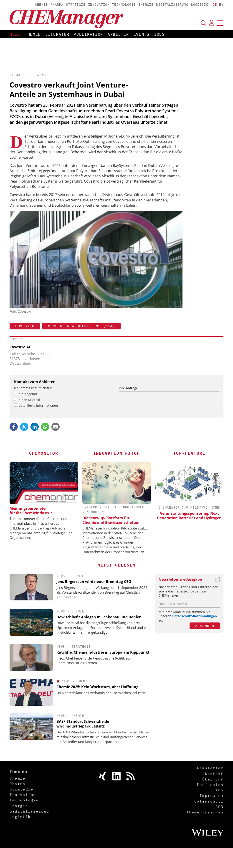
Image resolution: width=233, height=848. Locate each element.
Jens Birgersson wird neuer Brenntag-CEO (93, 581)
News (15, 34)
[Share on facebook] (14, 427)
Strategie (75, 5)
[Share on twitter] (24, 427)
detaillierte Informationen (38, 405)
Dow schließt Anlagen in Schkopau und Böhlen (99, 617)
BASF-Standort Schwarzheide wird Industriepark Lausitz (82, 724)
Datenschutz (208, 801)
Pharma (57, 5)
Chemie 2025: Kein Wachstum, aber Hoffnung (97, 686)
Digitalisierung (172, 5)
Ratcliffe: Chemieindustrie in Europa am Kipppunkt (102, 652)
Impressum (211, 795)
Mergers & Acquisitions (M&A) (81, 326)
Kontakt (214, 773)
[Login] (211, 23)
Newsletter (210, 768)
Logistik (199, 5)
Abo (219, 790)
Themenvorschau (204, 812)
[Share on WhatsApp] (45, 427)
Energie (145, 5)
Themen (33, 34)
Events (141, 34)
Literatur (57, 34)
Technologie (124, 5)
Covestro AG (21, 346)
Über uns (212, 779)
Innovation (98, 5)
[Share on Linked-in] (34, 427)
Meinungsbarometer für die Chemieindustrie (31, 510)
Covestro (24, 326)
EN (221, 5)
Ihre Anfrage (128, 388)
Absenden (204, 626)
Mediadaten (210, 784)
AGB (219, 806)
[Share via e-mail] (55, 427)
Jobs (159, 34)
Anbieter (118, 34)
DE (215, 5)
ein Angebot (28, 394)
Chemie (41, 5)
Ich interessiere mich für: (33, 388)
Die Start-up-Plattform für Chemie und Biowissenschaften (110, 520)
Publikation (88, 34)
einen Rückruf (29, 400)
